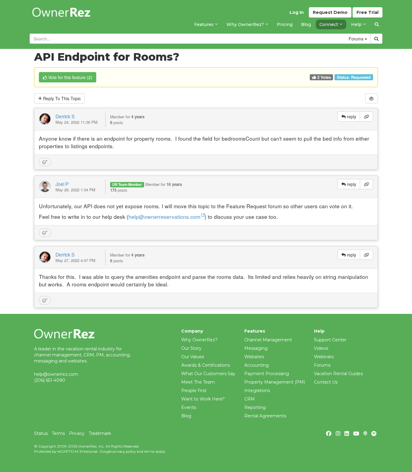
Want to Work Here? (203, 399)
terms (149, 451)
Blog (186, 416)
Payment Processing (266, 373)
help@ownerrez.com (56, 374)
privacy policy (124, 451)
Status (41, 433)
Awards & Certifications (205, 365)
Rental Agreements (265, 416)
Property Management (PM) (274, 382)
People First (194, 390)
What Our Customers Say (208, 373)
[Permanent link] (366, 116)
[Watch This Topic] (371, 98)
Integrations (257, 390)
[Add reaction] (45, 162)
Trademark (100, 433)
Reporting (255, 407)
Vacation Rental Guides (338, 373)
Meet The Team (198, 382)
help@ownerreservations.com (164, 216)
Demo (330, 12)
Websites (254, 356)
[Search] (376, 24)
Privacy (76, 433)
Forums (322, 365)
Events (188, 407)
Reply (61, 98)
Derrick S (64, 116)
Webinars (324, 356)
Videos (321, 348)
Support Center (330, 340)
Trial (368, 12)
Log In (297, 12)
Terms (58, 433)
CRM (249, 399)
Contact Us (326, 382)
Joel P (61, 183)
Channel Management (268, 340)
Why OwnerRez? (199, 340)
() (70, 77)
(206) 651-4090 (49, 380)
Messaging (256, 348)
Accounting (256, 365)
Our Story (191, 348)
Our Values (192, 356)
